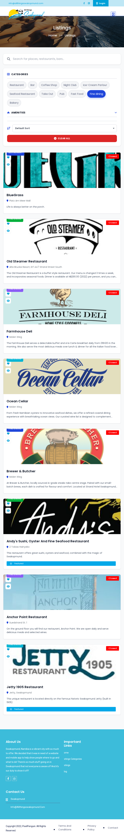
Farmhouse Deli (19, 331)
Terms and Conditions (64, 827)
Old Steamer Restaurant (27, 261)
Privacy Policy (92, 827)
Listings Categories (72, 759)
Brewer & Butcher (21, 471)
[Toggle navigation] (113, 14)
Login (102, 3)
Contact (113, 827)
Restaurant (15, 152)
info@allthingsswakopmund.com (25, 3)
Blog (64, 771)
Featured (18, 563)
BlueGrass (15, 195)
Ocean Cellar (17, 401)
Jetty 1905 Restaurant (25, 687)
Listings (66, 765)
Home (52, 35)
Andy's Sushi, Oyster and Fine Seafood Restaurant (48, 541)
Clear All (64, 138)
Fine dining (15, 218)
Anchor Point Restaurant (27, 617)
